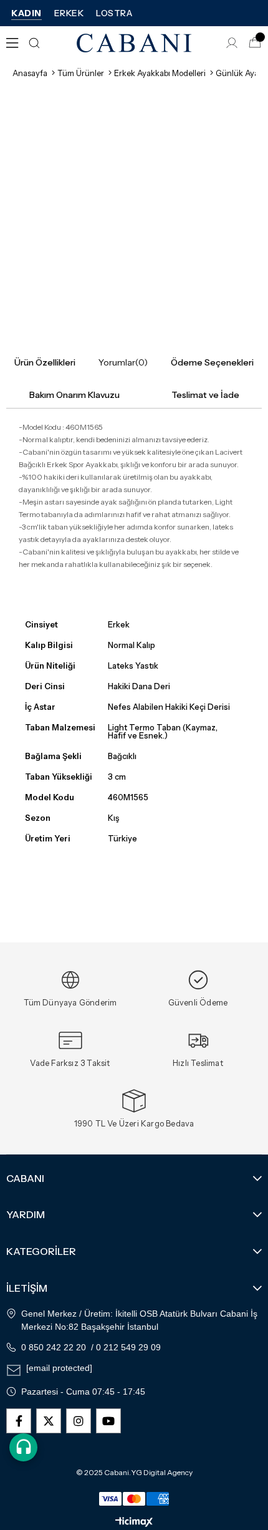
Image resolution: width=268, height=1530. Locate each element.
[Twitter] (48, 1420)
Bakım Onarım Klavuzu (74, 394)
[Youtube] (108, 1420)
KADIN (26, 13)
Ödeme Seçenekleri (212, 362)
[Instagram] (78, 1420)
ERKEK (69, 13)
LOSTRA (114, 13)
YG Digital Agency (162, 1472)
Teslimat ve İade (205, 394)
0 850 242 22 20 (53, 1347)
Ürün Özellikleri (44, 362)
